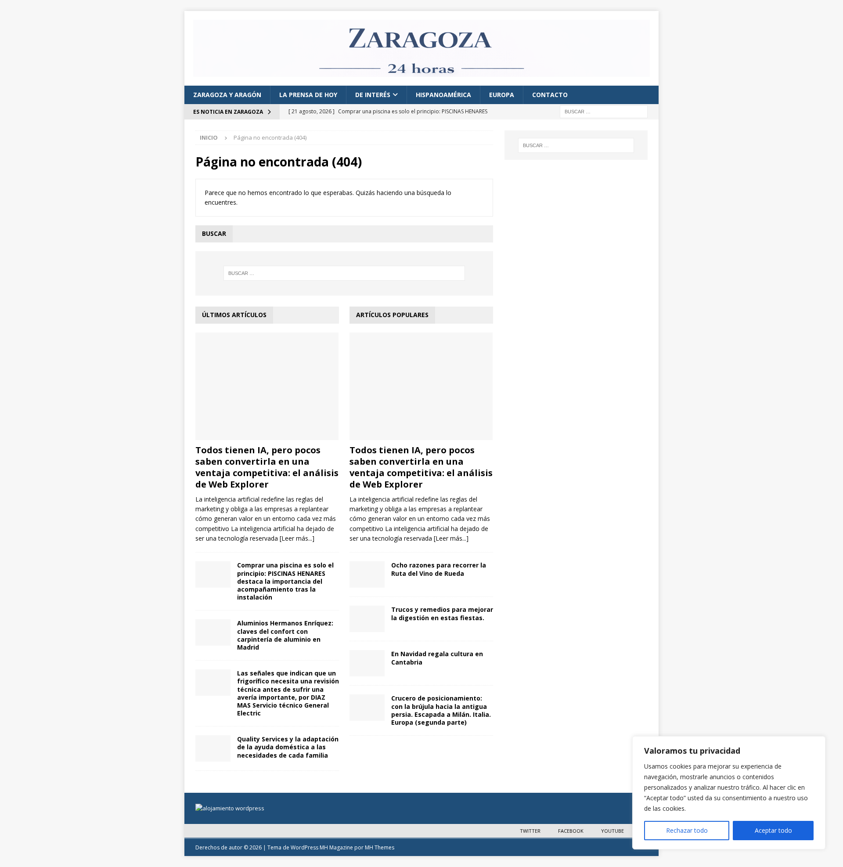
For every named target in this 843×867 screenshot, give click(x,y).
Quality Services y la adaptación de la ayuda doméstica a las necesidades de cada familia (288, 747)
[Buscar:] (604, 111)
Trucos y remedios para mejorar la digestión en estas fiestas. (442, 613)
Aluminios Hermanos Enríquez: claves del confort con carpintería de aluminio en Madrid (285, 635)
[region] (728, 792)
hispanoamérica (443, 94)
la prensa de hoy (308, 94)
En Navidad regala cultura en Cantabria (437, 658)
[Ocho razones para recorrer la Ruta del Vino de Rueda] (367, 574)
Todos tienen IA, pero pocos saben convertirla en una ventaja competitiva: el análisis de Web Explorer (267, 467)
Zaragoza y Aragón (227, 94)
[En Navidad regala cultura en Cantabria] (367, 663)
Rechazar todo (687, 830)
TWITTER (530, 830)
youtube (612, 830)
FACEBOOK (571, 830)
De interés (372, 94)
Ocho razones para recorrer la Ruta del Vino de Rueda (438, 569)
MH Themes (379, 847)
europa (501, 94)
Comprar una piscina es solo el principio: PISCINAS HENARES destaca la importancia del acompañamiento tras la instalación (285, 581)
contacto (550, 94)
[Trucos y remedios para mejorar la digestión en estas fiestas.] (367, 619)
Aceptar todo (773, 830)
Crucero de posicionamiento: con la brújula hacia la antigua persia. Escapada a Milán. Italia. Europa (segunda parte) (441, 710)
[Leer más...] (297, 538)
